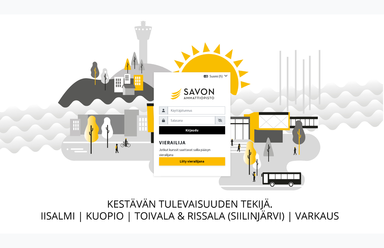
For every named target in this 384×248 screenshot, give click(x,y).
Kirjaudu (192, 130)
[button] (215, 76)
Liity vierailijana (192, 161)
